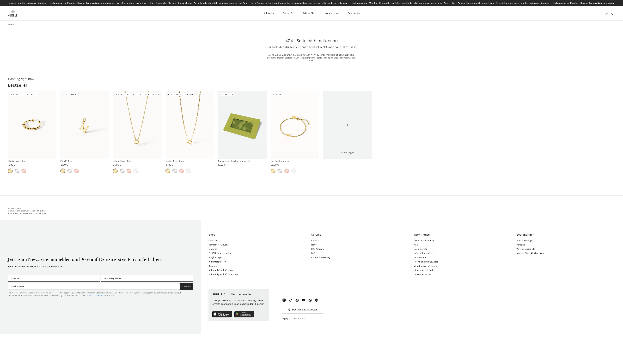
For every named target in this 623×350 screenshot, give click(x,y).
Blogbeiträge (214, 257)
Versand (520, 244)
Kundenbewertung (320, 257)
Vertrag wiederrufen (526, 249)
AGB (416, 244)
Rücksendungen (524, 240)
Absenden (186, 286)
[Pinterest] (316, 300)
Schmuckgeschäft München (223, 274)
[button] (601, 13)
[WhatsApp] (310, 300)
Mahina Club (309, 13)
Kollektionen (332, 13)
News (314, 244)
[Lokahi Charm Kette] (137, 125)
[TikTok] (291, 300)
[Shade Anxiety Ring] (32, 125)
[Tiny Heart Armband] (295, 125)
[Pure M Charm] (84, 125)
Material (212, 249)
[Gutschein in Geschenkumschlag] (242, 125)
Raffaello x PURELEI (218, 244)
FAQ (313, 253)
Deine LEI (288, 13)
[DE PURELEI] (13, 13)
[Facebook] (297, 300)
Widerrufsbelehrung (424, 240)
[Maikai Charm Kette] (189, 125)
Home (11, 24)
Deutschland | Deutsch (305, 309)
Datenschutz (420, 249)
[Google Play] (244, 314)
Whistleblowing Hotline (425, 266)
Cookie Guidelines (422, 274)
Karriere (212, 266)
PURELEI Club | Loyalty (219, 253)
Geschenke (354, 13)
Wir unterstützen (217, 261)
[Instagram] (284, 300)
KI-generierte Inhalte (424, 270)
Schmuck (268, 13)
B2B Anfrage (317, 249)
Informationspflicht (424, 253)
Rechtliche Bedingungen (426, 261)
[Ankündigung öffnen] (311, 3)
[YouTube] (303, 300)
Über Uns (213, 240)
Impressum (420, 257)
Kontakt (315, 240)
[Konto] (606, 13)
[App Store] (222, 314)
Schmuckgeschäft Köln (220, 270)
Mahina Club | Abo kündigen (530, 253)
